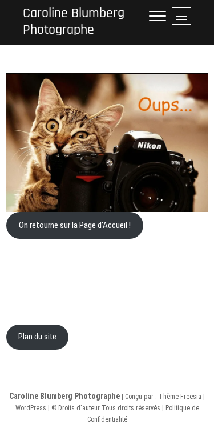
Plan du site (37, 336)
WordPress (30, 408)
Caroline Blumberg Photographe (73, 21)
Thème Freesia (180, 397)
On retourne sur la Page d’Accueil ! (75, 225)
